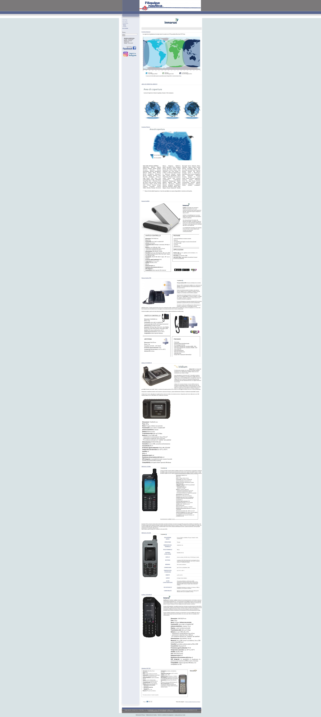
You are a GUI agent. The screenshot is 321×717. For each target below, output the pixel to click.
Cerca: (123, 34)
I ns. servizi (125, 23)
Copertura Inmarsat (146, 32)
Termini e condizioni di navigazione (166, 715)
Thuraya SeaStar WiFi (146, 278)
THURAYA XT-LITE (146, 533)
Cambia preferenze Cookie (179, 714)
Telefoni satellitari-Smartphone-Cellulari (192, 701)
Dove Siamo (125, 21)
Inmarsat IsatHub (145, 201)
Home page (125, 19)
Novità (124, 25)
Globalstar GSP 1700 (146, 668)
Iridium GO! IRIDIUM (147, 363)
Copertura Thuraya (146, 127)
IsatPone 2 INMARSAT (147, 594)
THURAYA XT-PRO (146, 466)
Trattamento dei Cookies (151, 715)
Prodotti (124, 26)
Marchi (124, 24)
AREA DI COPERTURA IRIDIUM (149, 84)
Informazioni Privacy (140, 715)
